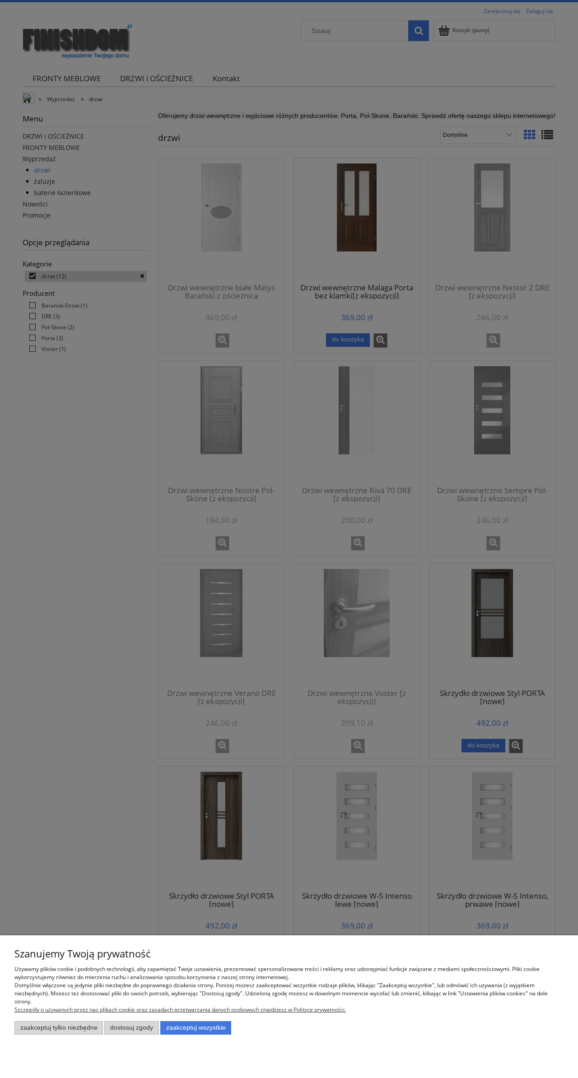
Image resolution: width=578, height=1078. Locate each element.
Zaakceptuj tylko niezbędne (59, 1027)
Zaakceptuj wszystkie (196, 1027)
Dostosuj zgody (131, 1027)
